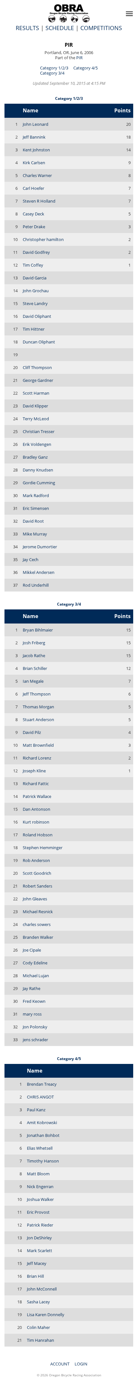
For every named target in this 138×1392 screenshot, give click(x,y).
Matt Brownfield (38, 745)
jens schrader (35, 1039)
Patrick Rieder (40, 1225)
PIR (69, 44)
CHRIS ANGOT (40, 1097)
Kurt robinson (36, 822)
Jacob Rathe (34, 655)
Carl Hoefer (33, 188)
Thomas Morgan (38, 707)
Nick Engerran (40, 1186)
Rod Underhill (36, 585)
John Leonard (35, 124)
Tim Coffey (33, 265)
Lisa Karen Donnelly (45, 1314)
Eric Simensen (36, 508)
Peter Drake (34, 226)
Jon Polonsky (35, 1027)
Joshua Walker (40, 1199)
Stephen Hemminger (42, 847)
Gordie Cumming (39, 483)
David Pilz (32, 732)
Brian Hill (35, 1276)
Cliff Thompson (37, 367)
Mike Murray (35, 534)
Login (81, 1363)
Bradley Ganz (35, 457)
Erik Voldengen (37, 444)
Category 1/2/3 (54, 68)
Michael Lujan (36, 975)
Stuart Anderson (38, 719)
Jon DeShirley (39, 1238)
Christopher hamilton (43, 239)
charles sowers (37, 924)
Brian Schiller (35, 668)
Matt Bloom (38, 1174)
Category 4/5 (85, 68)
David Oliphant (37, 316)
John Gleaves (35, 899)
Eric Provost (38, 1212)
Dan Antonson (36, 809)
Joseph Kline (34, 771)
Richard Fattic (36, 783)
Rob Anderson (36, 860)
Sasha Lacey (38, 1302)
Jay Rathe (31, 988)
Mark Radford (36, 495)
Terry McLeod (36, 419)
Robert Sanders (37, 886)
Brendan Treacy (42, 1084)
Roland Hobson (38, 835)
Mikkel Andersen (38, 572)
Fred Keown (34, 1001)
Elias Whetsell (40, 1148)
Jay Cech (30, 559)
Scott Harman (36, 393)
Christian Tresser (38, 431)
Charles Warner (37, 175)
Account (59, 1363)
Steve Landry (35, 303)
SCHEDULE (59, 28)
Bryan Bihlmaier (38, 630)
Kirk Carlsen (34, 162)
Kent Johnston (36, 150)
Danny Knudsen (38, 470)
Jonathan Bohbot (43, 1135)
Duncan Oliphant (39, 342)
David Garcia (34, 278)
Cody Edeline (35, 963)
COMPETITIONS (101, 28)
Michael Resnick (38, 911)
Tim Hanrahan (40, 1340)
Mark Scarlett (39, 1250)
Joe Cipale (32, 950)
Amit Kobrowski (42, 1122)
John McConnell (42, 1289)
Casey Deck (33, 214)
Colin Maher (38, 1327)
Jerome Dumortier (40, 547)
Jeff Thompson (37, 694)
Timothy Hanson (43, 1161)
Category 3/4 (52, 73)
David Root (33, 521)
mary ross (32, 1014)
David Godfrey (36, 252)
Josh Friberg (34, 643)
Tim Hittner (34, 329)
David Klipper (35, 406)
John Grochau (36, 291)
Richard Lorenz (37, 758)
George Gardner (38, 380)
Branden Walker (38, 937)
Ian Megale (33, 681)
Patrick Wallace (37, 796)
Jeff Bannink (34, 137)
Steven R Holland (39, 201)
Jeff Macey (36, 1263)
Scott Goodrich (37, 873)
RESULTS (27, 28)
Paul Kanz (36, 1110)
